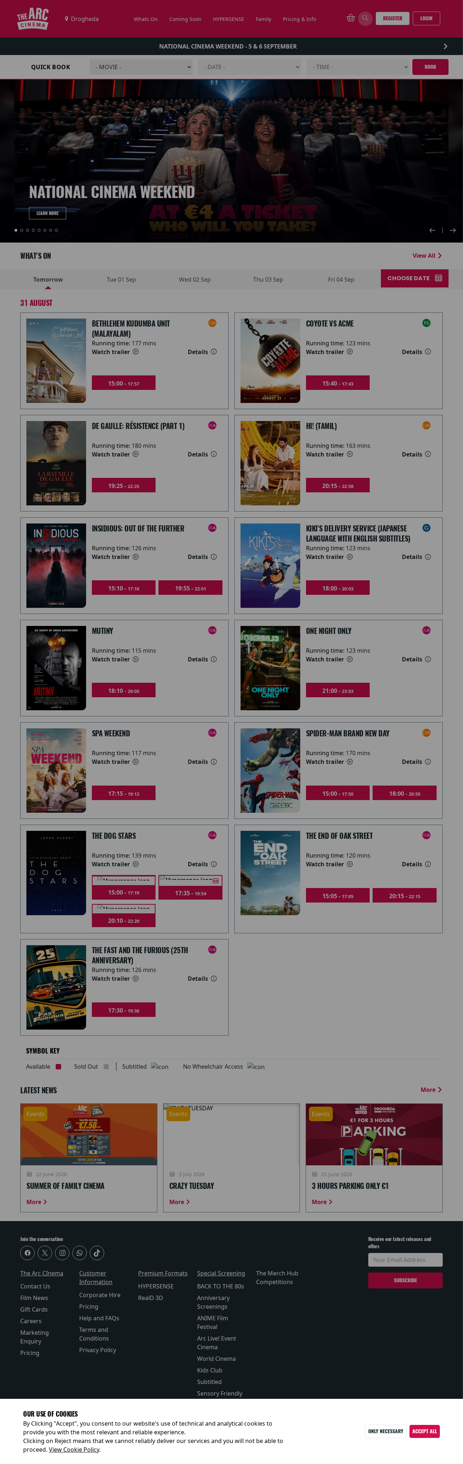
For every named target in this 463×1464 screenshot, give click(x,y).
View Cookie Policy (74, 1450)
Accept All (424, 1431)
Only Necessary (385, 1431)
